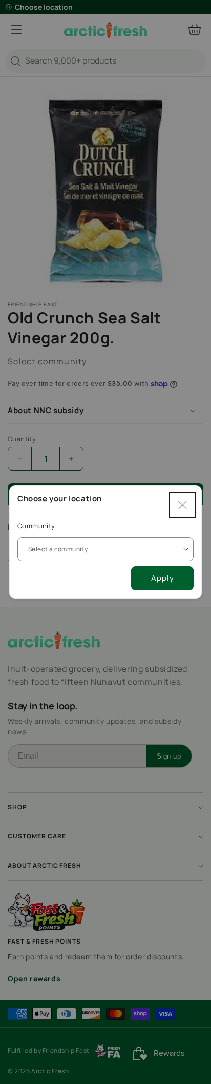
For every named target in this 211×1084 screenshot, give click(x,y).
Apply (162, 577)
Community (36, 525)
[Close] (182, 505)
